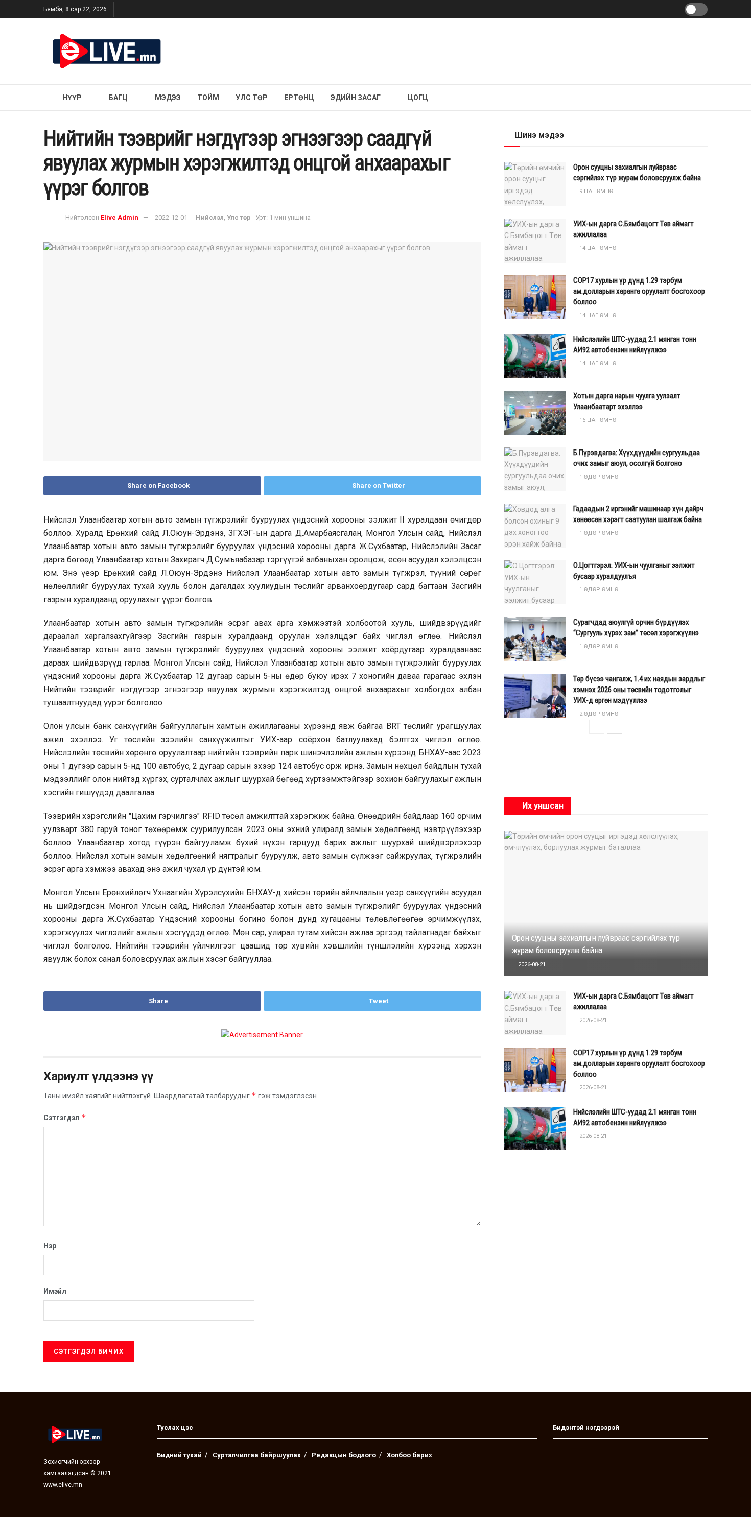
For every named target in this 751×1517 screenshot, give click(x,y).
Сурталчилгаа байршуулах (257, 1455)
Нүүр (72, 97)
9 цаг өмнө (595, 191)
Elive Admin (119, 217)
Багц (118, 97)
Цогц (418, 97)
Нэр (49, 1246)
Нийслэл (210, 217)
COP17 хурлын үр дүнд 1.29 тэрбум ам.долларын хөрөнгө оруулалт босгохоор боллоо (639, 291)
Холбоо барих (409, 1455)
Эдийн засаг (356, 97)
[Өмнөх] (596, 727)
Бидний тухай (179, 1455)
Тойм (208, 97)
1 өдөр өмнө (598, 476)
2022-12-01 (171, 217)
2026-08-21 (531, 964)
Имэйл (54, 1291)
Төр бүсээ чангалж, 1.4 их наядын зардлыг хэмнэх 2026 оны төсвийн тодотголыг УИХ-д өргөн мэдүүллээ (639, 689)
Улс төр (252, 97)
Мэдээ (168, 97)
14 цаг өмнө (597, 248)
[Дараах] (614, 727)
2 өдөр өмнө (598, 713)
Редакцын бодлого (344, 1455)
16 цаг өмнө (597, 420)
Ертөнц (299, 97)
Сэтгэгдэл (64, 1117)
